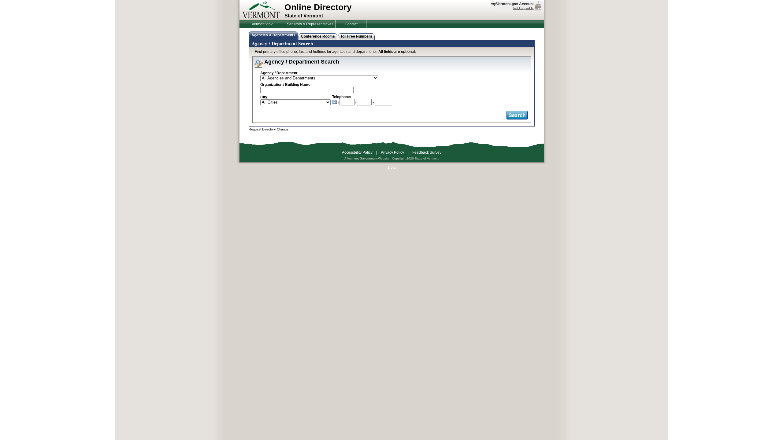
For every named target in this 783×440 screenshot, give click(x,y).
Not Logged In (523, 8)
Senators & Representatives (310, 24)
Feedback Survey (426, 152)
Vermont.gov (262, 24)
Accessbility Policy (357, 152)
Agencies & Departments (273, 35)
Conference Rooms (318, 36)
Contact (351, 24)
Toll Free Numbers (356, 36)
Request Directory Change (268, 129)
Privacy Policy (392, 152)
